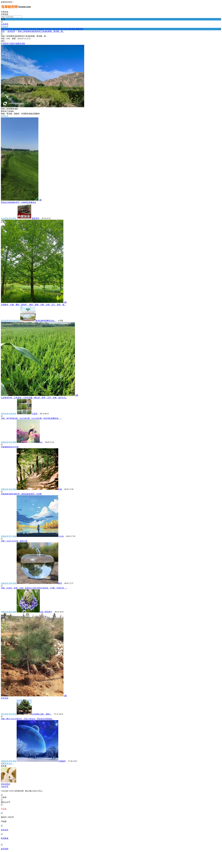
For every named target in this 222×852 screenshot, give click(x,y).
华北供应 (48, 29)
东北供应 (64, 29)
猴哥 (60, 583)
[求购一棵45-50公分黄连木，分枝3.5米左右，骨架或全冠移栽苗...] (2, 717)
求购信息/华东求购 (8, 583)
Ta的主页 (4, 787)
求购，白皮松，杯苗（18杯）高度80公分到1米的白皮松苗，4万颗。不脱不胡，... (34, 588)
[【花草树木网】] (16, 10)
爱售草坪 (35, 218)
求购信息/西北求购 (8, 612)
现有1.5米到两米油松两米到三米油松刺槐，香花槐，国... (41, 31)
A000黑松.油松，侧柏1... (42, 714)
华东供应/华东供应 (8, 414)
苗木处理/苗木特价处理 (10, 321)
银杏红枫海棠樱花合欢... (46, 321)
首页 (3, 29)
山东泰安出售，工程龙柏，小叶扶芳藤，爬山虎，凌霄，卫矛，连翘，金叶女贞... (34, 398)
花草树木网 (19, 791)
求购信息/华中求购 (8, 536)
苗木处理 (16, 29)
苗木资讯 (8, 29)
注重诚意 (62, 761)
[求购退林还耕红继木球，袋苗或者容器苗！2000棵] (2, 492)
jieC (41, 442)
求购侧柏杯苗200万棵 (9, 447)
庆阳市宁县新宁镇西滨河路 (14, 43)
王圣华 (34, 414)
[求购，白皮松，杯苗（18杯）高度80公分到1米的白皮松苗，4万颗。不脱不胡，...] (2, 586)
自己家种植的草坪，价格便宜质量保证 (18, 202)
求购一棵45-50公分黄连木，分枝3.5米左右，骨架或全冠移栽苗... (27, 719)
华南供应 (40, 29)
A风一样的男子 (46, 612)
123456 (61, 536)
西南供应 (79, 29)
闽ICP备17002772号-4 (33, 791)
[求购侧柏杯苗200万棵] (2, 445)
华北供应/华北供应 (8, 714)
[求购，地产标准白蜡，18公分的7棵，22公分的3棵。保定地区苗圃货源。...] (2, 416)
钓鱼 (60, 489)
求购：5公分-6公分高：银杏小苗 (14, 541)
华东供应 (32, 29)
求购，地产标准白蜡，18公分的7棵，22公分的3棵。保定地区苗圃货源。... (31, 418)
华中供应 (56, 29)
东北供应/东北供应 (8, 218)
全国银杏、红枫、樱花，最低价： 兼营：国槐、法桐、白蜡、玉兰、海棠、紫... (33, 305)
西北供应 (71, 29)
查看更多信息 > (7, 764)
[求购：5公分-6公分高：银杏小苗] (2, 539)
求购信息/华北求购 (8, 442)
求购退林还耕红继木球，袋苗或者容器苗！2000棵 (21, 494)
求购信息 (24, 29)
